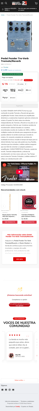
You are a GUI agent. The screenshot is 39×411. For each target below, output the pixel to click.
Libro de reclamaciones (11, 401)
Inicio (2, 15)
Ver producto (10, 222)
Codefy (18, 406)
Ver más (19, 259)
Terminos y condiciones (27, 401)
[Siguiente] (36, 206)
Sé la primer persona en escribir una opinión (19, 305)
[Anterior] (3, 206)
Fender (6, 67)
